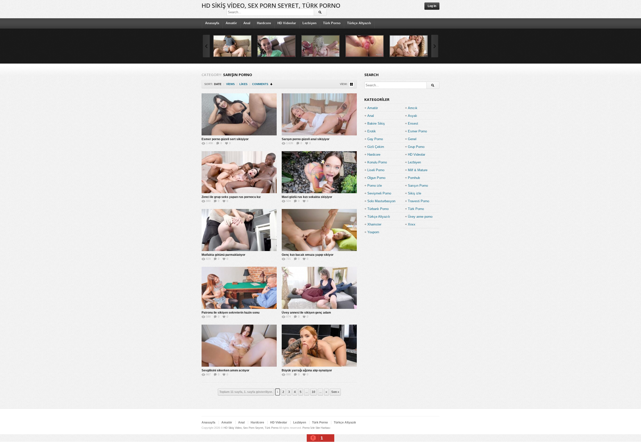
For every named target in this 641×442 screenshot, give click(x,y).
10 (313, 392)
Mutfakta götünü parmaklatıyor (223, 255)
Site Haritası (322, 427)
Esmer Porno (417, 131)
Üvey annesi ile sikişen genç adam (306, 312)
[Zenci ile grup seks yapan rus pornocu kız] (239, 172)
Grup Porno (416, 147)
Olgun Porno (376, 178)
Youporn (373, 232)
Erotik (371, 131)
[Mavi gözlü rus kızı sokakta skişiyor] (319, 172)
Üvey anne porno (420, 216)
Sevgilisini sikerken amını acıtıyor (225, 370)
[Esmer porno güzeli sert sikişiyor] (239, 114)
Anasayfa (212, 23)
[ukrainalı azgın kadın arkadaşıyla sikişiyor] (232, 46)
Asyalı (412, 116)
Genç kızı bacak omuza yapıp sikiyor (308, 255)
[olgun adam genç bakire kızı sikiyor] (364, 46)
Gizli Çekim (375, 147)
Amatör (231, 23)
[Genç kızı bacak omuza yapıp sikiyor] (319, 230)
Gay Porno (375, 139)
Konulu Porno (377, 162)
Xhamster (374, 224)
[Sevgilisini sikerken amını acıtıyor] (239, 346)
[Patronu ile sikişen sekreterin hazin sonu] (239, 288)
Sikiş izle (414, 193)
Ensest (413, 123)
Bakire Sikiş (376, 123)
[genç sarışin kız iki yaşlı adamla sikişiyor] (320, 46)
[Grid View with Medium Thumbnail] (351, 84)
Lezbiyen (309, 23)
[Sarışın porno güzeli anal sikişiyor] (319, 114)
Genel (412, 139)
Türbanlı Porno (378, 209)
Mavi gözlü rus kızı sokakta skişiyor (307, 197)
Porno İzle (308, 427)
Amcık (412, 108)
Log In (432, 6)
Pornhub (414, 178)
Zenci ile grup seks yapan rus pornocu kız (231, 197)
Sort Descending (271, 84)
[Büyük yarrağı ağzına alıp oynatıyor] (319, 346)
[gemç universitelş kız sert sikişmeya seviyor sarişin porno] (408, 46)
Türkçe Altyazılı (359, 23)
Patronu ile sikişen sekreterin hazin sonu (230, 312)
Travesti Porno (418, 201)
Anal (246, 23)
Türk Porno (332, 23)
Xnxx (411, 224)
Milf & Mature (417, 170)
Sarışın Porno (418, 185)
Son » (335, 392)
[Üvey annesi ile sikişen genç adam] (319, 288)
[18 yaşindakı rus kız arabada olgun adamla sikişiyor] (276, 46)
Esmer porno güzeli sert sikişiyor (225, 139)
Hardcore (264, 23)
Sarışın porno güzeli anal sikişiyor (306, 139)
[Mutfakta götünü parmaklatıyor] (239, 230)
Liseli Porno (375, 170)
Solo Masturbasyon (381, 201)
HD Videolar (286, 23)
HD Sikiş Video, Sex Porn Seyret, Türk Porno (271, 5)
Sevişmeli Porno (379, 193)
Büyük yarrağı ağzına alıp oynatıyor (307, 370)
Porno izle (374, 185)
